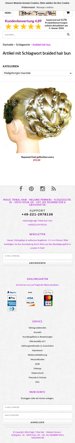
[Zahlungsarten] (11, 292)
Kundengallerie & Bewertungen (37, 337)
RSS (37, 382)
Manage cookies (45, 7)
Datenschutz (37, 373)
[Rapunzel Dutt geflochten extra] (37, 118)
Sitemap (37, 368)
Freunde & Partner (37, 377)
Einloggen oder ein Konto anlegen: (37, 398)
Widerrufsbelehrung (37, 355)
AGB (37, 364)
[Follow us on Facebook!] (20, 189)
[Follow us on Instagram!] (42, 189)
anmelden (37, 422)
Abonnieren (37, 263)
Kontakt (37, 332)
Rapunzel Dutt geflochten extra (37, 157)
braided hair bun (42, 45)
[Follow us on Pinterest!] (31, 189)
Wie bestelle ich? (37, 341)
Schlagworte (23, 45)
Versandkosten (37, 359)
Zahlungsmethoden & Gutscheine (37, 346)
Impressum (37, 350)
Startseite (8, 45)
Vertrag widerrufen (37, 328)
